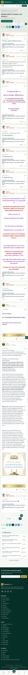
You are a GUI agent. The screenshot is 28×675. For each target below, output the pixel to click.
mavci (7, 34)
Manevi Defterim (6, 612)
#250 (25, 348)
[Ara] (19, 2)
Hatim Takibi (5, 614)
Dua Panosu (5, 637)
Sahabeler (5, 626)
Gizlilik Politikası (6, 656)
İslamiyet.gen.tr (4, 10)
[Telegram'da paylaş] (10, 27)
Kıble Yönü (5, 607)
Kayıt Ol (24, 5)
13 (25, 23)
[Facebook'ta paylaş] (18, 27)
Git (20, 518)
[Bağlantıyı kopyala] (21, 27)
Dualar (4, 601)
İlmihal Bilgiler (6, 627)
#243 (25, 86)
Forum (2, 5)
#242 (25, 59)
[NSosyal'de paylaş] (16, 27)
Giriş (20, 5)
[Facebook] (2, 591)
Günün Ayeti (5, 640)
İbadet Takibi (5, 642)
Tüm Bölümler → (6, 631)
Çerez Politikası (6, 657)
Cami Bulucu (5, 644)
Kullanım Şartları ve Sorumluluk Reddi (11, 659)
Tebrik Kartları (6, 618)
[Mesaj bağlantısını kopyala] (25, 50)
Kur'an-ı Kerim (6, 598)
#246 (25, 175)
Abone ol (24, 576)
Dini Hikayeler (6, 629)
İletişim (4, 652)
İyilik (4, 638)
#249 (25, 309)
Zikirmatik (5, 635)
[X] (5, 591)
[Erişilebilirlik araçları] (26, 337)
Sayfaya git (9, 518)
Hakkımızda (5, 650)
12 (23, 23)
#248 (25, 288)
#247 (25, 196)
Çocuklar (4, 616)
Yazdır (4, 30)
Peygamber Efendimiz (7, 624)
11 (15, 515)
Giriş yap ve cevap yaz (7, 21)
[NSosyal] (11, 591)
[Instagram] (8, 591)
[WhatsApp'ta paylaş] (7, 27)
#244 (25, 131)
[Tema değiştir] (22, 2)
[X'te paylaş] (13, 27)
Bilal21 (7, 304)
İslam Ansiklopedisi (7, 633)
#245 (25, 154)
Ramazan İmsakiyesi (7, 610)
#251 (25, 499)
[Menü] (25, 2)
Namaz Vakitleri (6, 599)
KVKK (4, 654)
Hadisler (4, 605)
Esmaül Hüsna (6, 603)
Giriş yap (11, 560)
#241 (25, 38)
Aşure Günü (15, 10)
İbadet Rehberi (6, 609)
